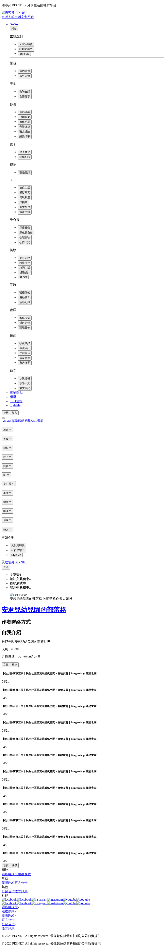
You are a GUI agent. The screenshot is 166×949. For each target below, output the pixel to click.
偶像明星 (24, 121)
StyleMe (24, 53)
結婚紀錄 (24, 156)
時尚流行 (24, 262)
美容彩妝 (24, 257)
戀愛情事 (24, 136)
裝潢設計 (24, 348)
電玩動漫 (24, 197)
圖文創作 (24, 207)
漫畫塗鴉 (24, 212)
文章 (6, 664)
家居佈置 (24, 362)
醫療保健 (24, 292)
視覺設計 (24, 272)
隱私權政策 (10, 874)
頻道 (14, 28)
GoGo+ (15, 24)
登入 (14, 412)
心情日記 (24, 242)
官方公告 (21, 882)
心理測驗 (24, 237)
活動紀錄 (24, 302)
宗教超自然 (26, 232)
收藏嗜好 (24, 343)
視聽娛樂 (24, 116)
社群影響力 (26, 49)
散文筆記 (24, 388)
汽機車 (23, 202)
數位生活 (24, 187)
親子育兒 (24, 152)
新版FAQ (8, 882)
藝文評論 (24, 131)
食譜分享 (24, 96)
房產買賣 (24, 357)
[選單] (3, 418)
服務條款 (24, 874)
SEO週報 (16, 401)
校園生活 (24, 267)
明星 (13, 397)
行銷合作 (8, 891)
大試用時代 (26, 44)
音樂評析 (24, 126)
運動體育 (24, 297)
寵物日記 (24, 172)
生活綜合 (24, 353)
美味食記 (24, 91)
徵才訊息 (21, 891)
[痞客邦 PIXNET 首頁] (14, 562)
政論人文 (24, 383)
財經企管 (24, 322)
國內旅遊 (24, 71)
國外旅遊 (24, 75)
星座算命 (24, 227)
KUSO (23, 277)
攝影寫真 (24, 192)
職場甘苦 (24, 327)
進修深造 (24, 317)
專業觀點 (16, 392)
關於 (14, 664)
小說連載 (24, 378)
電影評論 (24, 112)
